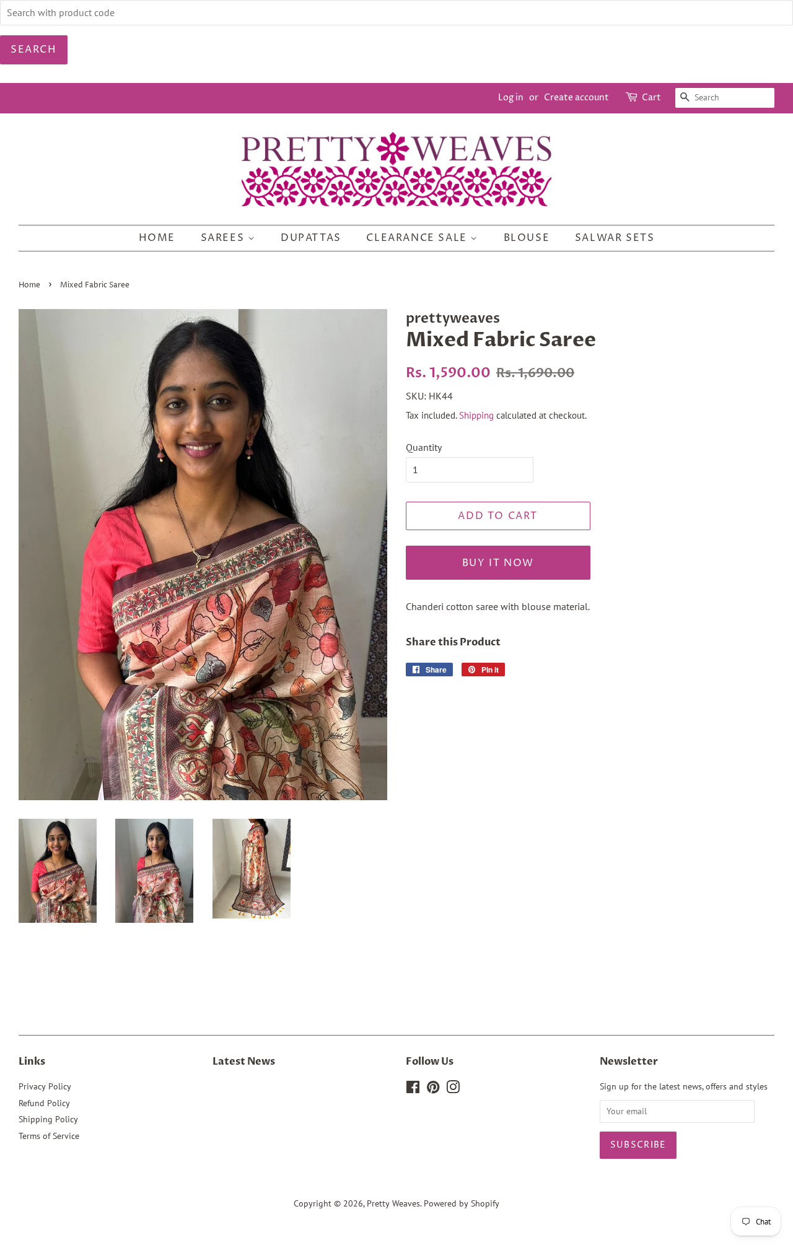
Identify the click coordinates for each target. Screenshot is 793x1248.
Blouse (527, 238)
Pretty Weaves (393, 1203)
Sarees (224, 238)
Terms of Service (49, 1135)
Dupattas (311, 238)
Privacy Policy (45, 1086)
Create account (576, 97)
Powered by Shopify (461, 1203)
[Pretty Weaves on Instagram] (453, 1089)
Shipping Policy (48, 1119)
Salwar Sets (615, 238)
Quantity (424, 447)
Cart (651, 97)
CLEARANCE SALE (418, 238)
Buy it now (498, 563)
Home (157, 238)
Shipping (476, 415)
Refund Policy (44, 1103)
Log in (511, 97)
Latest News (243, 1061)
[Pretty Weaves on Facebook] (413, 1089)
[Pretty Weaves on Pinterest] (433, 1089)
